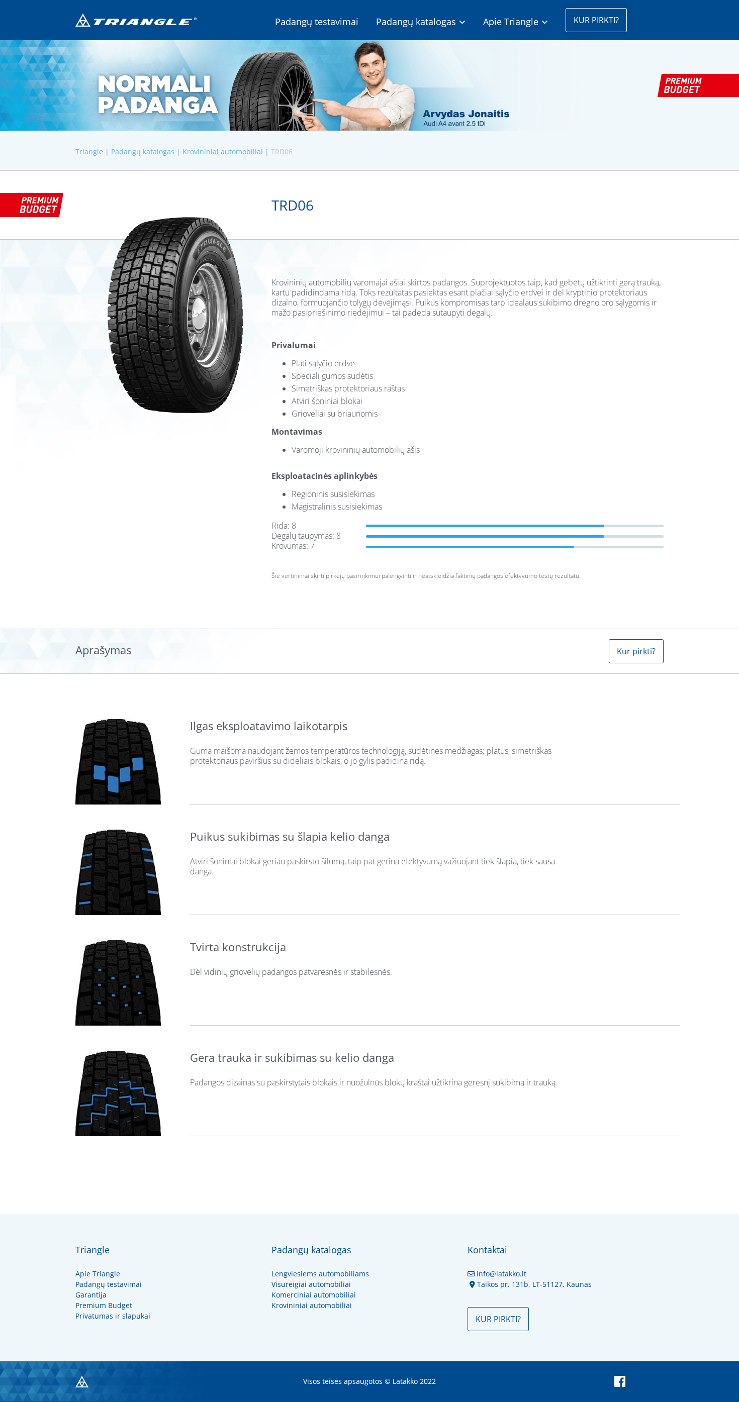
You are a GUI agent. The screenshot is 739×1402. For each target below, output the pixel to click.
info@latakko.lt (497, 1273)
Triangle (92, 1250)
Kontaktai (487, 1250)
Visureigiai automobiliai (311, 1284)
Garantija (91, 1294)
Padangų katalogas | (145, 151)
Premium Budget (103, 1305)
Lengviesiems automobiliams (320, 1273)
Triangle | (92, 151)
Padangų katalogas (416, 22)
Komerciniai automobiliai (313, 1294)
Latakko (405, 1381)
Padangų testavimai (316, 22)
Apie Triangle (510, 22)
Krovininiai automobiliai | (225, 151)
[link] (429, 20)
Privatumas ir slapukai (112, 1316)
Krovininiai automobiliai (311, 1305)
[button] (596, 20)
